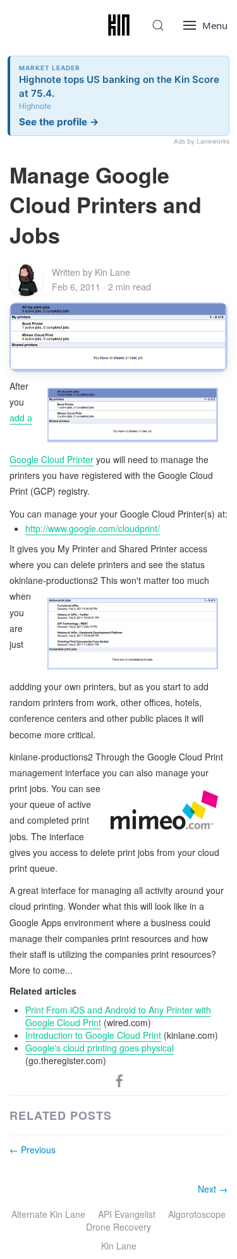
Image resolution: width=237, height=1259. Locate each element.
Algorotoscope (197, 1214)
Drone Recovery (118, 1226)
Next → (213, 1188)
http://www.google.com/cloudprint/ (92, 528)
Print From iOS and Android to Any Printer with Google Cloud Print (118, 1016)
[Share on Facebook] (119, 1079)
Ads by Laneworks (201, 141)
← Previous (32, 1149)
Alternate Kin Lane (48, 1214)
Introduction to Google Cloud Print (93, 1035)
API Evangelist (126, 1214)
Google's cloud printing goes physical (99, 1047)
